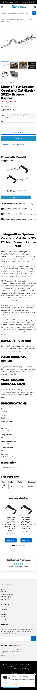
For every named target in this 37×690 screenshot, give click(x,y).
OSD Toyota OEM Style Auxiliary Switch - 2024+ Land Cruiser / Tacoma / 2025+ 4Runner (22, 679)
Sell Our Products (25, 665)
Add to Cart (18, 132)
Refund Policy (25, 669)
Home (2, 19)
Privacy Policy (10, 667)
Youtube (3, 614)
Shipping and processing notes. (12, 144)
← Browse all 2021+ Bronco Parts (11, 83)
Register (3, 591)
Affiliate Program (6, 597)
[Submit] (34, 13)
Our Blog (3, 619)
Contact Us (13, 665)
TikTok (3, 617)
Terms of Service (23, 667)
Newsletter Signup (7, 594)
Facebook (4, 609)
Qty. (2, 121)
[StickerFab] (18, 7)
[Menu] (4, 7)
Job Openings (5, 599)
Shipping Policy (12, 669)
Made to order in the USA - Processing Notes (18, 2)
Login (2, 589)
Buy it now (18, 138)
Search (5, 665)
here (14, 467)
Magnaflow (5, 106)
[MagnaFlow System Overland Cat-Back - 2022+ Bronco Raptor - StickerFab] (5, 65)
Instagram (4, 612)
